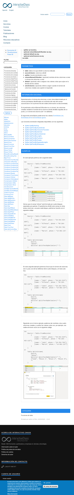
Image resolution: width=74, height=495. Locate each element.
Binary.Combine (9, 137)
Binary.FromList (9, 144)
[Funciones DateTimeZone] (10, 81)
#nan (5, 129)
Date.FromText (8, 227)
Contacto (6, 42)
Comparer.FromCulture (11, 175)
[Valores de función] (10, 89)
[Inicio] (16, 5)
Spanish (4, 10)
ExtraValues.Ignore (40, 118)
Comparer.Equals (9, 173)
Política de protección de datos (11, 449)
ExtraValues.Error (26, 118)
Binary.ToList (8, 150)
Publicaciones (8, 33)
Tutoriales (7, 30)
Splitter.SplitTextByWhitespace (34, 144)
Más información (12, 494)
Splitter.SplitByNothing (32, 126)
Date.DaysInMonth (10, 214)
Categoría (8, 67)
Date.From (7, 225)
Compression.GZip (10, 183)
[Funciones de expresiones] (10, 87)
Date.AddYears (8, 204)
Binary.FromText (9, 146)
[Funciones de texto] (10, 107)
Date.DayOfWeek (9, 208)
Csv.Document (8, 187)
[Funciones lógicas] (10, 95)
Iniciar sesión (44, 14)
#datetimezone (8, 123)
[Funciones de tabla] (10, 105)
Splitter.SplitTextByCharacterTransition (37, 130)
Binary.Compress (9, 138)
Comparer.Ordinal (9, 177)
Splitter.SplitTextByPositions (33, 138)
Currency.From (8, 194)
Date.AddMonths (9, 198)
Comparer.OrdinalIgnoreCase (13, 179)
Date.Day (7, 206)
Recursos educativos (11, 39)
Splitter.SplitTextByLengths (33, 136)
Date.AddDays (8, 196)
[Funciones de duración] (10, 83)
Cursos (6, 27)
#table (6, 131)
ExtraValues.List (58, 115)
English (11, 10)
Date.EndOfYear (9, 223)
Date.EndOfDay (9, 216)
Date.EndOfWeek (9, 221)
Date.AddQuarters (9, 200)
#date (6, 119)
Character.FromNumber (11, 160)
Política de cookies (7, 452)
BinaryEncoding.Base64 (11, 154)
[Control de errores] (10, 85)
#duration (7, 125)
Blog (5, 36)
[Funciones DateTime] (10, 79)
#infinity (6, 127)
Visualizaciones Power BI (12, 53)
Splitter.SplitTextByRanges (33, 140)
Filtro (6, 60)
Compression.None (10, 185)
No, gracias (47, 483)
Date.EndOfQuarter (10, 219)
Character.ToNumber (10, 162)
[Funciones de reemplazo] (10, 101)
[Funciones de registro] (10, 99)
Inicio (5, 21)
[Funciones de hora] (10, 109)
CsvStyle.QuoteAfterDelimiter (13, 189)
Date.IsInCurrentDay (10, 229)
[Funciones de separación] (10, 103)
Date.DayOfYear (9, 212)
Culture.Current (9, 192)
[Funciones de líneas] (10, 91)
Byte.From (7, 158)
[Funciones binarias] (10, 71)
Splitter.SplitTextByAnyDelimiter (35, 128)
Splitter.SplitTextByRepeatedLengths (36, 142)
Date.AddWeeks (9, 202)
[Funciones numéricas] (10, 97)
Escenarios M (11, 50)
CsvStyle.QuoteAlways (11, 191)
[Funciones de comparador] (10, 75)
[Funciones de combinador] (10, 73)
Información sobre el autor (9, 447)
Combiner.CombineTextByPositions (15, 169)
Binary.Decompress (10, 140)
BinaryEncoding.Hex (10, 156)
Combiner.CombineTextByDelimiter (15, 164)
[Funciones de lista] (10, 93)
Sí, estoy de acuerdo (50, 486)
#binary (6, 117)
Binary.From (8, 142)
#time (6, 133)
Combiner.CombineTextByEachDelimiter (16, 165)
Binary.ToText (8, 152)
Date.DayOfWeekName (11, 210)
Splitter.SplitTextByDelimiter (33, 132)
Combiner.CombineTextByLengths (14, 167)
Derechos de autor (7, 454)
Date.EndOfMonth (9, 217)
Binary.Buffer (8, 135)
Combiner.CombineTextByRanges (14, 171)
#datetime (7, 121)
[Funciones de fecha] (10, 77)
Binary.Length (8, 148)
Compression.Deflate (10, 181)
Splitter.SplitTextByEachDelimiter (35, 134)
